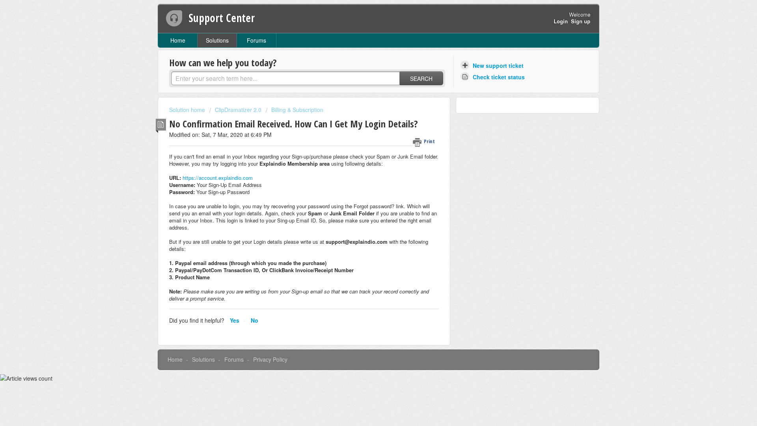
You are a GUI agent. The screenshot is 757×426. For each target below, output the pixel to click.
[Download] (364, 109)
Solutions (217, 40)
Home (177, 40)
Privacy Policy (270, 359)
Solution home (188, 110)
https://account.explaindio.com (218, 177)
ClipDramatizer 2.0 (238, 110)
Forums (256, 40)
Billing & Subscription (297, 110)
